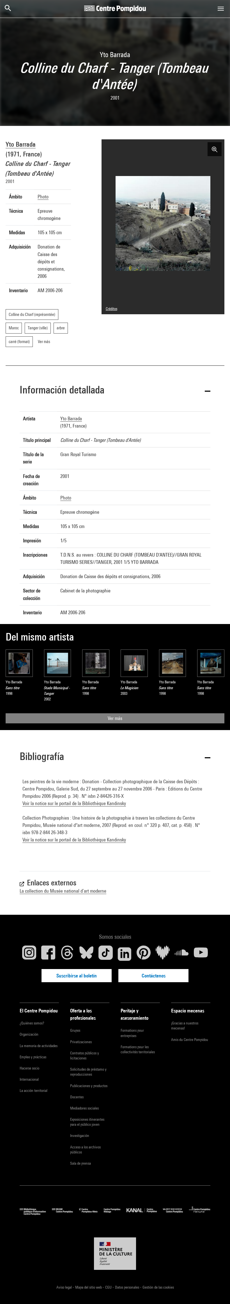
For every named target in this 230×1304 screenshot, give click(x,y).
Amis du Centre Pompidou (189, 1039)
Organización (29, 1034)
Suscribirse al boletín (76, 976)
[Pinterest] (143, 954)
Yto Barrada (21, 144)
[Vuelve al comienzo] (216, 1290)
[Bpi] (36, 1214)
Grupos (75, 1030)
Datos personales (127, 1287)
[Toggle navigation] (221, 8)
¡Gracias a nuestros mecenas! (184, 1025)
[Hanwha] (199, 1214)
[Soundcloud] (181, 954)
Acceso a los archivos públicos (85, 1149)
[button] (115, 390)
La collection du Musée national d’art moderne (63, 891)
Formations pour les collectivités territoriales (138, 1049)
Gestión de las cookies (158, 1287)
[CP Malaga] (115, 1214)
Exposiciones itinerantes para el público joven (87, 1122)
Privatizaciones (81, 1042)
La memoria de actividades (39, 1045)
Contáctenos (153, 976)
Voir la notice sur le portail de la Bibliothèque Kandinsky (74, 803)
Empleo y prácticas (33, 1057)
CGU (108, 1287)
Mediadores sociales (84, 1108)
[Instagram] (29, 954)
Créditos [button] (111, 308)
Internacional (29, 1079)
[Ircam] (65, 1214)
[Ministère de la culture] (115, 1253)
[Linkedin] (124, 954)
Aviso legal (64, 1287)
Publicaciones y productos (88, 1085)
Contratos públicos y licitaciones (84, 1055)
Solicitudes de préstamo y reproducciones (88, 1071)
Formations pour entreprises (132, 1033)
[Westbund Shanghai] (176, 1214)
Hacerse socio (29, 1068)
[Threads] (67, 954)
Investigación (79, 1135)
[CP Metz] (91, 1214)
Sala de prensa (80, 1163)
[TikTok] (105, 954)
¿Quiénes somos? (32, 1023)
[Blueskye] (86, 954)
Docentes (77, 1097)
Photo (43, 197)
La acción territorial (33, 1090)
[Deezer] (162, 954)
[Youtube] (200, 954)
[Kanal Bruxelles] (145, 1214)
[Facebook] (48, 954)
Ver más (115, 718)
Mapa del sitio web (89, 1287)
